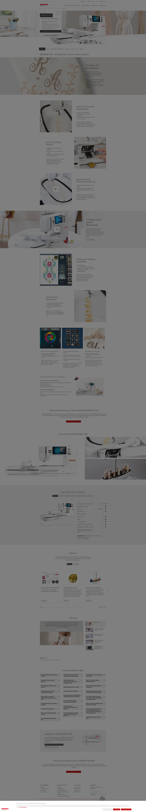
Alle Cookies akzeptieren (126, 809)
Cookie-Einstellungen (107, 809)
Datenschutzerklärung (23, 807)
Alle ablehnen (116, 809)
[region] (73, 806)
